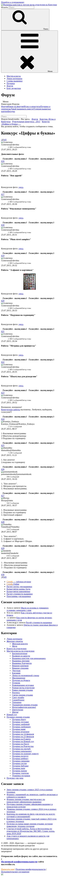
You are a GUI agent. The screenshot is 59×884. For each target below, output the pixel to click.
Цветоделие (17, 710)
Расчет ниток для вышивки (19, 586)
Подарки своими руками (18, 717)
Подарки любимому (21, 727)
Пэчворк (16, 683)
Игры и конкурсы (32, 106)
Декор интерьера (14, 78)
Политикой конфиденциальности (19, 861)
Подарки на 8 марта (21, 739)
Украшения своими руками (25, 705)
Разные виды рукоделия (23, 688)
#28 (2, 522)
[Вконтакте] (2, 874)
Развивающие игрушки (23, 685)
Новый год (12, 714)
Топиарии (16, 702)
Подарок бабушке (20, 766)
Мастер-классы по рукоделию (20, 651)
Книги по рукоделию (16, 648)
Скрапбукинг (18, 700)
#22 (2, 362)
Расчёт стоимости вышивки (39, 622)
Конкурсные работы (10, 409)
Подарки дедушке (20, 722)
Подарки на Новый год (23, 741)
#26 (2, 469)
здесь (21, 187)
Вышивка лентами (21, 661)
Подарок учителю (20, 773)
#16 (2, 161)
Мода (14, 646)
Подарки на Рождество (23, 746)
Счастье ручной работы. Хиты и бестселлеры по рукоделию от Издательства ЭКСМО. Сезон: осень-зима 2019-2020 (31, 831)
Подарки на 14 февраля (23, 734)
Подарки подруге (20, 756)
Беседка (11, 111)
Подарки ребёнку (20, 758)
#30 (2, 574)
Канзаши (16, 673)
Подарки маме (19, 729)
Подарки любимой (21, 724)
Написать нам (7, 869)
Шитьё (15, 712)
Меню (50, 71)
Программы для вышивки (19, 596)
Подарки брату (19, 719)
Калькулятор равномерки (18, 591)
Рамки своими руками (22, 690)
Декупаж (16, 670)
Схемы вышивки (15, 81)
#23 (2, 393)
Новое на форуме (16, 106)
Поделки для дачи (15, 778)
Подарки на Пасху (20, 744)
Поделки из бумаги (21, 680)
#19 (2, 255)
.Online (13, 584)
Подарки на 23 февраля (23, 736)
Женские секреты (15, 641)
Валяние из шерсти (21, 656)
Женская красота (20, 644)
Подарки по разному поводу (25, 753)
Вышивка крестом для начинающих (29, 658)
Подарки (11, 83)
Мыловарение (18, 678)
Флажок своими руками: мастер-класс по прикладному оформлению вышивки (26, 800)
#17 (2, 194)
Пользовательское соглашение (15, 872)
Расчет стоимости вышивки (20, 594)
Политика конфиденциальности (31, 869)
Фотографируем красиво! (24, 707)
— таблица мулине (19, 582)
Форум (10, 86)
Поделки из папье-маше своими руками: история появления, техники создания (30, 825)
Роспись (16, 692)
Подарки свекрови (21, 761)
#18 (2, 225)
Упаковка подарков (21, 775)
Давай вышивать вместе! (22, 109)
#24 (2, 419)
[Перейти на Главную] (29, 5)
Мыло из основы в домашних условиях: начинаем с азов (28, 609)
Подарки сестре (19, 763)
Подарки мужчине (20, 731)
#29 (2, 548)
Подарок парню (19, 771)
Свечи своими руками (22, 695)
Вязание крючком (20, 666)
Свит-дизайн (18, 697)
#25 (2, 445)
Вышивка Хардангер (22, 663)
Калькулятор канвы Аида (18, 589)
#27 (2, 495)
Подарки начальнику (22, 751)
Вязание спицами (20, 668)
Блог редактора (14, 88)
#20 (2, 301)
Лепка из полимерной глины (25, 675)
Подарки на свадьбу (21, 749)
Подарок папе (18, 768)
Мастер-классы (14, 76)
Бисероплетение (19, 653)
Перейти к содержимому (12, 2)
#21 (2, 331)
